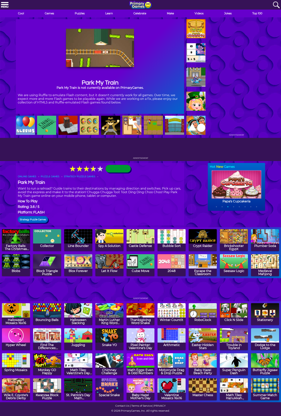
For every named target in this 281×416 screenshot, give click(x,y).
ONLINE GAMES (27, 176)
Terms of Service (141, 405)
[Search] (276, 5)
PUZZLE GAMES (50, 176)
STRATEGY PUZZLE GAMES (79, 176)
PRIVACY (160, 405)
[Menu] (5, 5)
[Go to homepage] (140, 5)
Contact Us (122, 405)
